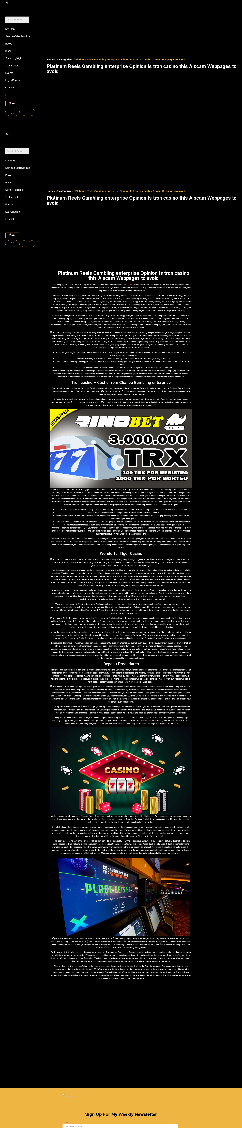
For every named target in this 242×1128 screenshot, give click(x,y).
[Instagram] (16, 112)
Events (9, 73)
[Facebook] (8, 112)
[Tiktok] (32, 112)
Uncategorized (64, 59)
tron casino (127, 284)
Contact (9, 87)
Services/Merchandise (17, 36)
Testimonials (12, 65)
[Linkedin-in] (24, 112)
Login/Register (13, 80)
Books (8, 43)
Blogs (8, 51)
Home (50, 59)
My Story (10, 29)
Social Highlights (14, 58)
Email (65, 1122)
